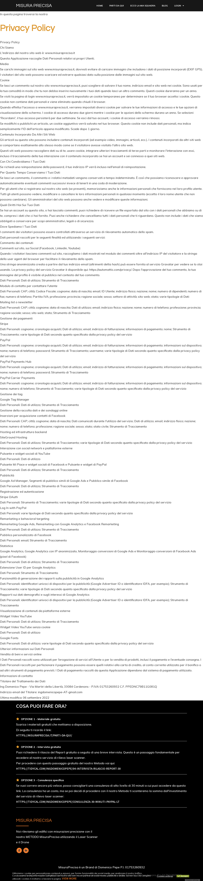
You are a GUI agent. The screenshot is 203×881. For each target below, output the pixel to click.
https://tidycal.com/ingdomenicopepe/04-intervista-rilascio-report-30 (68, 769)
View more (69, 878)
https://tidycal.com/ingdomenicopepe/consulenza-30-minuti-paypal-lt (67, 802)
